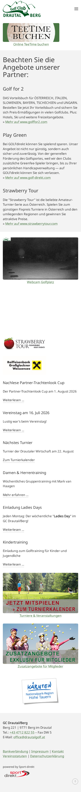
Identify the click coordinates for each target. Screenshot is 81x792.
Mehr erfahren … (15, 495)
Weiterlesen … (13, 400)
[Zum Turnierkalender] (40, 593)
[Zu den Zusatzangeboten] (40, 644)
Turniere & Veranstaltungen (41, 615)
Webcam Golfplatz (40, 282)
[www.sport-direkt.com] (17, 773)
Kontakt (58, 751)
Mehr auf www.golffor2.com (26, 122)
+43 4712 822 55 (22, 732)
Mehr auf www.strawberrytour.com (31, 223)
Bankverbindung (15, 751)
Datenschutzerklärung (47, 756)
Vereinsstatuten (15, 756)
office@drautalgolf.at (29, 737)
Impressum (40, 751)
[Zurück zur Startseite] (21, 8)
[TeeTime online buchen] (31, 32)
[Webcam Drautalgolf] (40, 258)
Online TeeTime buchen (31, 44)
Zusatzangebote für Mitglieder (40, 666)
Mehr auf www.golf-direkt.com (28, 177)
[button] (76, 8)
